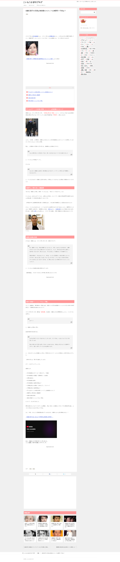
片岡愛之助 (51, 36)
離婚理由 (88, 72)
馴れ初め (84, 74)
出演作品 (84, 48)
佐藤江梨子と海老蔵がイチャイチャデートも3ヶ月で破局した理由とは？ (37, 547)
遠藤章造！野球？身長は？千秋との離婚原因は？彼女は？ (56, 539)
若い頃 (84, 70)
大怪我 (82, 50)
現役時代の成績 (89, 63)
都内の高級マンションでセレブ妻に (35, 100)
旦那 (33, 468)
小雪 (35, 211)
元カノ (82, 44)
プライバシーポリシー (41, 5)
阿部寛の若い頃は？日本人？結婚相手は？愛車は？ (56, 525)
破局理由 (88, 67)
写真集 (82, 46)
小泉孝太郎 (57, 209)
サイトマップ (31, 5)
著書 (90, 69)
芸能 (27, 14)
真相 (82, 68)
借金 (94, 42)
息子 (82, 59)
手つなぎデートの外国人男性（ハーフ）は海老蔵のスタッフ (40, 92)
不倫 (90, 42)
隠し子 (82, 72)
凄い (88, 46)
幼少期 (83, 57)
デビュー (84, 40)
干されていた (92, 55)
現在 (82, 63)
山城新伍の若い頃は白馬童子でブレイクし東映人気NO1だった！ (43, 539)
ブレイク (83, 42)
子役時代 (92, 53)
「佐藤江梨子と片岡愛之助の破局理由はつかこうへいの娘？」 (40, 58)
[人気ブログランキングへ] (83, 22)
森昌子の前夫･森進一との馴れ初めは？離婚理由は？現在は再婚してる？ (70, 539)
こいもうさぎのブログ (32, 2)
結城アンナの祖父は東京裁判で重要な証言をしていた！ (30, 525)
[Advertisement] (50, 24)
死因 (82, 61)
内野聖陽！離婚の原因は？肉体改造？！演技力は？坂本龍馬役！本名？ (43, 525)
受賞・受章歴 (92, 48)
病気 (91, 65)
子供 (30, 468)
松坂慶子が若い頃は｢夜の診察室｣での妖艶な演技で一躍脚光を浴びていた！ (70, 525)
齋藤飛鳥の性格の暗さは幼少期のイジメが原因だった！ (66, 547)
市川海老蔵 (35, 36)
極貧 (92, 59)
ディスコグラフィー (91, 38)
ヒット (91, 40)
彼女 (93, 57)
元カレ (88, 44)
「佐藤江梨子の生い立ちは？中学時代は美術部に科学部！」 (39, 416)
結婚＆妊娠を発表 (32, 97)
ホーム (25, 5)
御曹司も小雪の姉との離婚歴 (34, 94)
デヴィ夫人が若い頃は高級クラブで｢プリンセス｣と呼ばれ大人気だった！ (30, 539)
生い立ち (84, 66)
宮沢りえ (50, 209)
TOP (29, 553)
